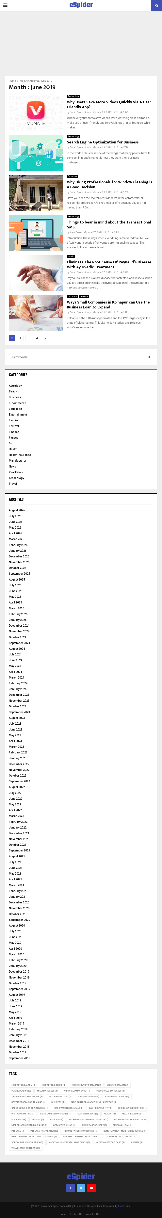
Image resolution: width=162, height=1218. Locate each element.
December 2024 (19, 625)
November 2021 (19, 839)
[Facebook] (70, 1188)
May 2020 (15, 942)
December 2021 (19, 833)
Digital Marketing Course (56, 1114)
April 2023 (15, 741)
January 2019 (17, 1035)
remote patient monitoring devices (125, 1131)
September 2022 (19, 781)
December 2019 (19, 971)
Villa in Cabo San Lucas (25, 1148)
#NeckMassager (47, 1091)
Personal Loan (122, 1125)
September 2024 (19, 643)
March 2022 (16, 815)
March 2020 (16, 954)
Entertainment (18, 414)
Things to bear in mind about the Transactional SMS (109, 225)
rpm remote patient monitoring (82, 1137)
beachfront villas (117, 1096)
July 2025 (15, 585)
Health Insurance (20, 454)
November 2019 (19, 977)
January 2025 (17, 619)
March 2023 (16, 746)
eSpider (81, 5)
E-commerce (17, 403)
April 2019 (15, 1017)
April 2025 (15, 602)
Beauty (13, 391)
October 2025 (17, 567)
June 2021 (15, 867)
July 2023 (15, 723)
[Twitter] (81, 1188)
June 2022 (15, 798)
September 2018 (19, 1058)
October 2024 (17, 637)
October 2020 (17, 914)
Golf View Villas (87, 1114)
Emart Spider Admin (80, 112)
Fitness (13, 437)
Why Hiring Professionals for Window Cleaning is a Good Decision (109, 184)
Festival (14, 426)
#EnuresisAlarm (117, 1085)
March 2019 (16, 1023)
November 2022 (19, 769)
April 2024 (15, 671)
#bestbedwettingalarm (86, 1085)
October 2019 (17, 983)
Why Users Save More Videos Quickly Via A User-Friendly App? (109, 104)
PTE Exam (17, 1131)
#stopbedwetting (60, 1096)
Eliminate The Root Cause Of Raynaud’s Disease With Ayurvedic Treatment (109, 265)
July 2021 (15, 862)
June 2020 (15, 937)
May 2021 (15, 873)
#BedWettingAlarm (23, 1085)
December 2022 (19, 764)
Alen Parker (76, 232)
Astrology (15, 385)
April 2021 (15, 879)
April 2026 (15, 533)
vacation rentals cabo (110, 1142)
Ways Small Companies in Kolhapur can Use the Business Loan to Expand (108, 305)
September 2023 (19, 712)
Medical (38, 1119)
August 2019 (17, 994)
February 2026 (18, 545)
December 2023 (19, 694)
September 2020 (19, 919)
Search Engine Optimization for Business (103, 142)
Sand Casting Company (121, 1137)
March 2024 (16, 677)
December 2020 (19, 902)
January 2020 (17, 965)
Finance (84, 296)
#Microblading (21, 1091)
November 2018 (19, 1046)
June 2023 (15, 729)
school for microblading (27, 1142)
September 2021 (19, 850)
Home (63, 1214)
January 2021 (17, 896)
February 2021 (18, 891)
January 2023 (17, 758)
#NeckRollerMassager (110, 1091)
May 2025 (15, 596)
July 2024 (15, 654)
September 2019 (19, 989)
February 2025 (18, 614)
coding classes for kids (132, 1108)
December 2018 (19, 1041)
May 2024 (15, 665)
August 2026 (17, 510)
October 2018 (17, 1052)
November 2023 (19, 700)
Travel (13, 483)
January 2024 (17, 689)
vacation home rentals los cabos (69, 1142)
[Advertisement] (81, 46)
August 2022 (17, 787)
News (12, 466)
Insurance (18, 1119)
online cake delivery (94, 1125)
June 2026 (15, 521)
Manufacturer (17, 460)
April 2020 (15, 948)
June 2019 (15, 1006)
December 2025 (19, 556)
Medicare (56, 1119)
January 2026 (17, 550)
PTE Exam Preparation (44, 1131)
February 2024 (18, 683)
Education (15, 408)
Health (71, 256)
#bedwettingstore (53, 1085)
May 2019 (15, 1012)
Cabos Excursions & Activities (29, 1108)
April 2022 (15, 810)
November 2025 (19, 562)
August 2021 (17, 856)
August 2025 (17, 579)
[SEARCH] (149, 357)
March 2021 (16, 885)
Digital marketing (22, 1114)
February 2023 (18, 752)
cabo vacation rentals (68, 1108)
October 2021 (17, 844)
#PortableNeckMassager (27, 1096)
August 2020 (17, 925)
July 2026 (15, 516)
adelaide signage (88, 1096)
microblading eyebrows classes (88, 1119)
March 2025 (16, 608)
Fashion (14, 420)
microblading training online (29, 1125)
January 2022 (17, 827)
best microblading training (28, 1102)
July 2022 (15, 793)
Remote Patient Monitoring (81, 1131)
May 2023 (15, 735)
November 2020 (19, 908)
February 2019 (18, 1029)
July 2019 (15, 1000)
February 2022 (18, 821)
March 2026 (16, 539)
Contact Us (76, 1214)
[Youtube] (91, 1188)
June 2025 (15, 591)
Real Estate (16, 472)
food (12, 443)
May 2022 (15, 804)
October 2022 (17, 775)
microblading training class (131, 1119)
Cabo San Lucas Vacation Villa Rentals (94, 1102)
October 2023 (17, 706)
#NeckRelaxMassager (77, 1091)
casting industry (100, 1108)
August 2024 (17, 648)
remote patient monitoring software (34, 1137)
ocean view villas (64, 1125)
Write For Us (92, 1214)
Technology (73, 96)
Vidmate (137, 1142)
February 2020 (18, 960)
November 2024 (19, 631)
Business (72, 176)
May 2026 (15, 527)
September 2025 (19, 573)
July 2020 (15, 931)
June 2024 (15, 660)
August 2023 (17, 717)
